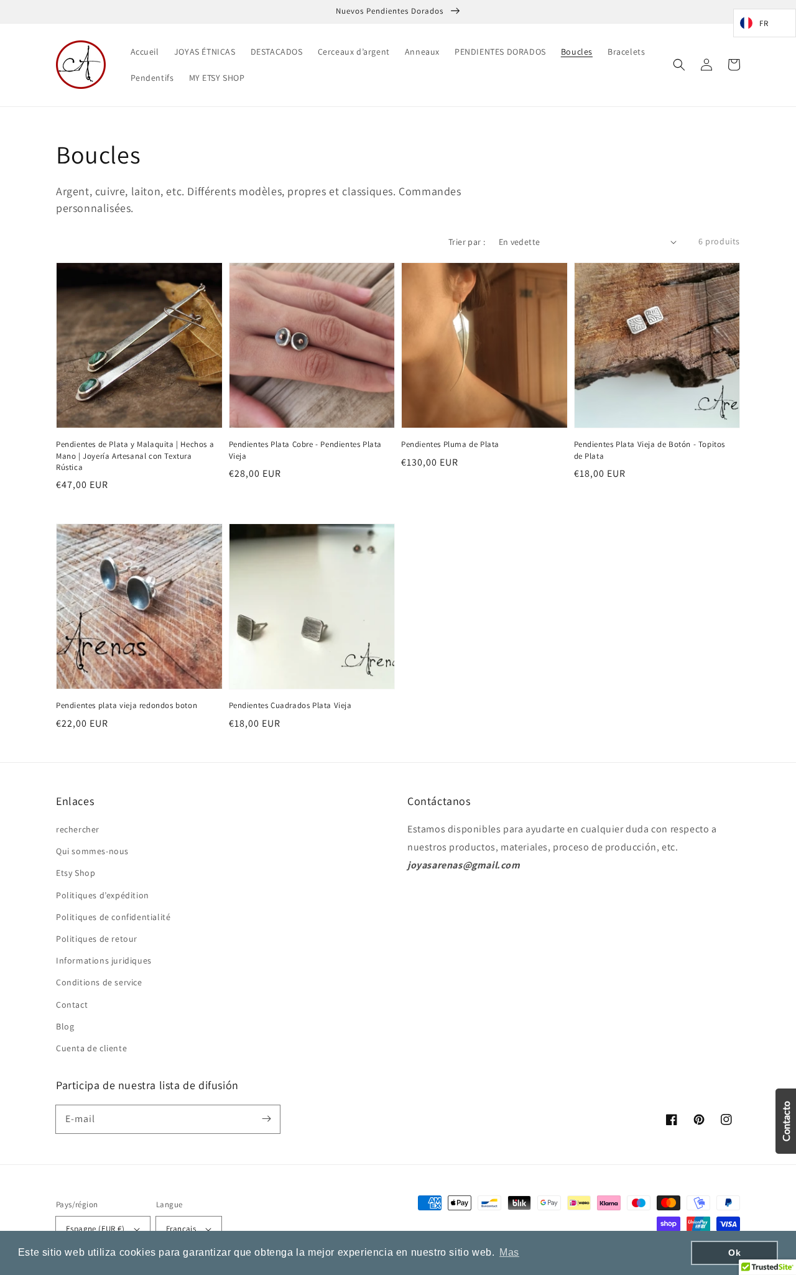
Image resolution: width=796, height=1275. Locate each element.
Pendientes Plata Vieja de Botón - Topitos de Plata (650, 450)
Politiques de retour (96, 938)
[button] (679, 64)
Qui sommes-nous (92, 851)
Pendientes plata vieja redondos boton (126, 705)
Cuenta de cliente (91, 1048)
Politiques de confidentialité (113, 917)
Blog (65, 1026)
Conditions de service (99, 982)
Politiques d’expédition (102, 895)
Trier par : (466, 241)
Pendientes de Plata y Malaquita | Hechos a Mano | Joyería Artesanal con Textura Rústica (135, 455)
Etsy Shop (75, 872)
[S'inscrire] (266, 1119)
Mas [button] (509, 1252)
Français (181, 1228)
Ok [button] (734, 1253)
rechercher (78, 829)
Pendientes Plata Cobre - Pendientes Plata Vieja (305, 450)
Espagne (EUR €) (95, 1228)
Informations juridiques (104, 960)
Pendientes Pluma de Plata (450, 444)
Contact (72, 1004)
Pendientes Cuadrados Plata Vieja (290, 705)
